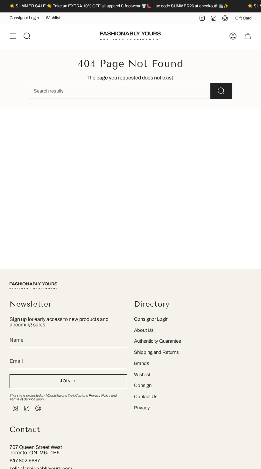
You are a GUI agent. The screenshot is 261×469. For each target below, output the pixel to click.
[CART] (247, 36)
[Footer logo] (33, 285)
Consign (143, 385)
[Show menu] (12, 36)
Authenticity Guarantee (157, 341)
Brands (141, 363)
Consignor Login (24, 18)
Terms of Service (22, 399)
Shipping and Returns (156, 352)
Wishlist (53, 18)
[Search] (221, 91)
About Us (144, 330)
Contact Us (146, 396)
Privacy (142, 407)
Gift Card (243, 18)
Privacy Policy (99, 395)
